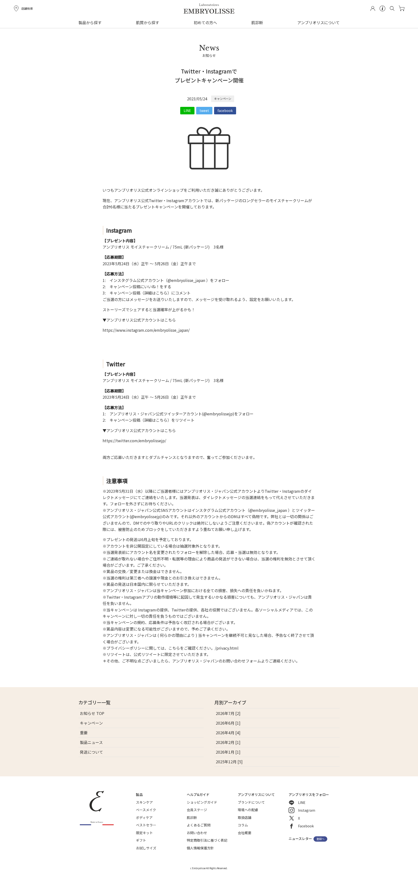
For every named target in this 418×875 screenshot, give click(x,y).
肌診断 (257, 22)
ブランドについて (251, 802)
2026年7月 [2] (228, 713)
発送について (91, 752)
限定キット (144, 832)
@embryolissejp (218, 414)
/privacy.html (227, 648)
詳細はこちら (155, 293)
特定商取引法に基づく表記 (207, 840)
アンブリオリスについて (318, 22)
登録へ (320, 839)
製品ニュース (91, 742)
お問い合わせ (197, 832)
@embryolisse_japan (186, 280)
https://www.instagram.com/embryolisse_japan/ (146, 330)
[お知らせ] (209, 63)
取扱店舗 (244, 817)
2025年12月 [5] (229, 762)
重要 (84, 732)
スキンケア (144, 802)
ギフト (141, 840)
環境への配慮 (248, 809)
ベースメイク (146, 809)
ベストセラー (146, 825)
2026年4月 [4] (228, 732)
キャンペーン (222, 98)
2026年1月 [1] (228, 752)
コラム (243, 825)
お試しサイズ (146, 848)
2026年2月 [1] (228, 742)
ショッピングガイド (202, 802)
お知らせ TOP (92, 713)
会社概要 (244, 832)
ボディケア (144, 817)
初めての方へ (205, 22)
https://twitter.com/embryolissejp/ (134, 440)
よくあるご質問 (198, 825)
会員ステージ (197, 809)
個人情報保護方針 (200, 848)
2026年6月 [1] (228, 723)
